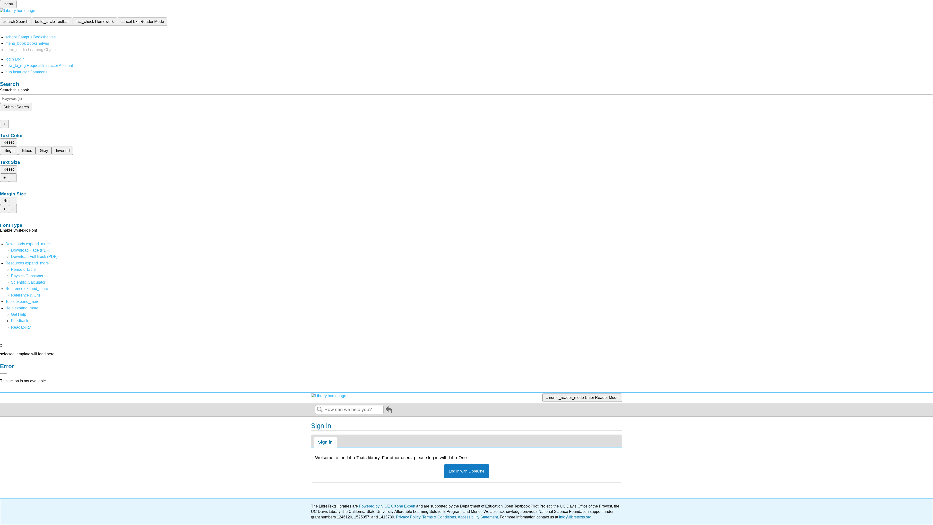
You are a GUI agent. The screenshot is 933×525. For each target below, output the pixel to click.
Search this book (14, 90)
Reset (8, 142)
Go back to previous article (389, 411)
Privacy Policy (408, 517)
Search (320, 410)
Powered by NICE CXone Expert (387, 506)
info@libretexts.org (574, 517)
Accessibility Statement (478, 517)
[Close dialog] (3, 373)
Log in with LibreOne (466, 471)
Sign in (325, 442)
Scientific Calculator (28, 282)
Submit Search (16, 107)
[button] (19, 321)
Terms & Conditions (439, 517)
